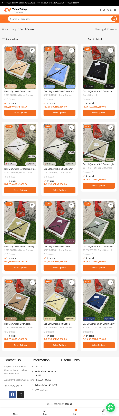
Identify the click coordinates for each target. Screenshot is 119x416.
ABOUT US (40, 366)
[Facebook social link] (100, 10)
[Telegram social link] (115, 10)
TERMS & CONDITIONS (46, 384)
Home (5, 29)
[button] (110, 407)
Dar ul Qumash (26, 95)
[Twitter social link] (104, 10)
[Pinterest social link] (108, 10)
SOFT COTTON (11, 95)
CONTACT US (41, 389)
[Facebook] (12, 394)
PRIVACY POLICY (43, 379)
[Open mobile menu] (4, 19)
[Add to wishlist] (32, 50)
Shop (14, 29)
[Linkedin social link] (111, 10)
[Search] (113, 18)
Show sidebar (12, 39)
